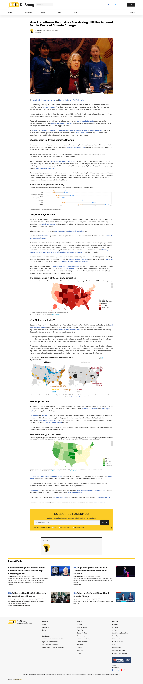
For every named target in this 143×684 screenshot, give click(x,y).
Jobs (113, 645)
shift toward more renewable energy (66, 266)
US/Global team (65, 527)
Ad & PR (80, 630)
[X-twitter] (112, 4)
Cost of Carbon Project (53, 423)
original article (104, 497)
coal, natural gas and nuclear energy (62, 161)
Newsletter (115, 667)
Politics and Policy (83, 639)
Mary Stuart (13, 576)
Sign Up (105, 522)
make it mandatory (48, 224)
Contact (114, 630)
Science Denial (82, 627)
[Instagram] (124, 670)
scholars (35, 130)
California (109, 259)
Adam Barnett (79, 576)
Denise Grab (63, 100)
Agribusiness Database (50, 642)
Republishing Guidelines (120, 633)
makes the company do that (61, 123)
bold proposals (59, 231)
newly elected (44, 236)
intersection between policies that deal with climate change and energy (76, 130)
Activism (80, 645)
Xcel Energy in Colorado (85, 121)
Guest (39, 30)
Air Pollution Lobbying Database (53, 647)
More (76, 12)
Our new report (82, 133)
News (44, 624)
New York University (48, 100)
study (44, 130)
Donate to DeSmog (118, 642)
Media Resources (117, 636)
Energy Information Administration (79, 396)
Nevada (44, 416)
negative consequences (76, 147)
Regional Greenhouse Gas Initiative (75, 261)
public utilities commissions (69, 330)
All (55, 527)
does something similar (47, 420)
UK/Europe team (79, 527)
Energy (79, 624)
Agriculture (81, 636)
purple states (69, 268)
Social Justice (82, 633)
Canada (79, 647)
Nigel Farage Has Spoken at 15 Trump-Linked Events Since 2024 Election (90, 570)
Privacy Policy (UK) (118, 650)
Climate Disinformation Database (53, 639)
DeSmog (27, 5)
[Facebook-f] (108, 4)
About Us (115, 624)
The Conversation (59, 497)
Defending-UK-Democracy (21, 605)
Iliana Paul (36, 100)
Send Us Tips (116, 639)
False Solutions (82, 642)
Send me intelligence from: (42, 527)
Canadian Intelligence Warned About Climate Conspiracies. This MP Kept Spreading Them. (26, 570)
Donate (130, 5)
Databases (45, 627)
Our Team (115, 627)
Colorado (34, 416)
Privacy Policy (116, 647)
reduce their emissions (75, 231)
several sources (49, 107)
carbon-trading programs (78, 259)
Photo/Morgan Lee (99, 502)
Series (44, 630)
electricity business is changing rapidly (47, 476)
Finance (79, 650)
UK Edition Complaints (119, 653)
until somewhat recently (45, 168)
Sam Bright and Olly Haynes (18, 599)
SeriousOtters (18, 679)
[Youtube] (121, 670)
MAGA (80, 584)
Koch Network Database (50, 645)
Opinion (79, 653)
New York (85, 409)
